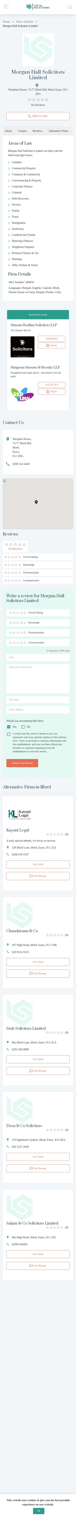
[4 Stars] (21, 613)
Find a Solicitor (24, 21)
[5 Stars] (25, 613)
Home (6, 21)
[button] (36, 502)
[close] (69, 7)
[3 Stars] (17, 613)
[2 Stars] (14, 613)
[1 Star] (10, 613)
